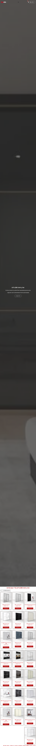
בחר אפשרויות (30, 608)
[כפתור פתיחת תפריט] (18, 2)
